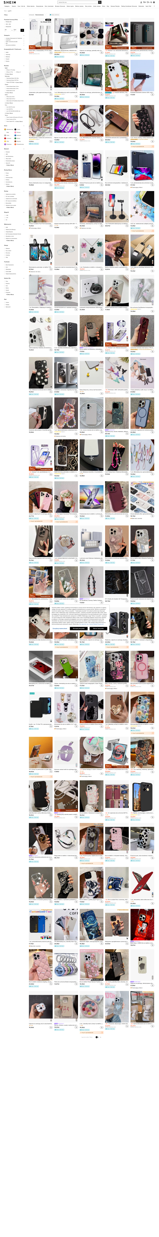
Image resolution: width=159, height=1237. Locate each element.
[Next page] (101, 1037)
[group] (14, 38)
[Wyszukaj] (99, 2)
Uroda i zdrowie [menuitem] (97, 6)
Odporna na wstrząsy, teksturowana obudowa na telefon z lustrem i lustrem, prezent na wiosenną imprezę (142, 983)
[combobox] (37, 14)
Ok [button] (22, 30)
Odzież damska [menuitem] (30, 6)
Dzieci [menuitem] (103, 6)
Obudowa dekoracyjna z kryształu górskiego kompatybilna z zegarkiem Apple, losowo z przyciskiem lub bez (41, 430)
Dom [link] (5, 11)
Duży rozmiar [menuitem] (88, 6)
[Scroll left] (152, 6)
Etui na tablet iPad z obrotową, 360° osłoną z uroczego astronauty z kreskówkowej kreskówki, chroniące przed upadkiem (117, 899)
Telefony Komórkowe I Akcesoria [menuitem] (129, 6)
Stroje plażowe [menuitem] (39, 6)
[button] (151, 2)
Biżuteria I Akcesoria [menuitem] (60, 6)
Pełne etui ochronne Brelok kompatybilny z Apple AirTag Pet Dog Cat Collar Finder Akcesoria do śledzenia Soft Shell (66, 981)
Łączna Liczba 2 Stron (87, 1037)
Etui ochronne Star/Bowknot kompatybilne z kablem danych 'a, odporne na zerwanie (142, 307)
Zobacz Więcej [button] (9, 74)
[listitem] (40, 37)
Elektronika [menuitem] (141, 6)
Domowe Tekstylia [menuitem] (115, 6)
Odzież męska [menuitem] (70, 6)
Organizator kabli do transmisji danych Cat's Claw (66, 267)
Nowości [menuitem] (14, 6)
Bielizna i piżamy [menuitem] (79, 6)
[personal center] (141, 2)
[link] (144, 2)
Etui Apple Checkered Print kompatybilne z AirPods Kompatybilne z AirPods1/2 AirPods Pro (66, 514)
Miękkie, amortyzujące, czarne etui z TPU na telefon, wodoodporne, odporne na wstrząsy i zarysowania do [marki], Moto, (142, 813)
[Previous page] (95, 1037)
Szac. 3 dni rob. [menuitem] (21, 6)
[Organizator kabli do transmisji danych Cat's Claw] (66, 250)
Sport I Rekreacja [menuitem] (150, 6)
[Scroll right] (154, 6)
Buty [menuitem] (108, 6)
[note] (41, 47)
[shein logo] (10, 2)
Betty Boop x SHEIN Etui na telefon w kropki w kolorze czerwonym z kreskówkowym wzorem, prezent (142, 943)
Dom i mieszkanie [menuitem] (49, 6)
